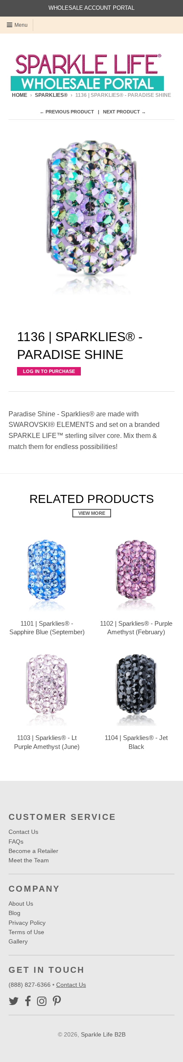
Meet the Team (29, 860)
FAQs (16, 841)
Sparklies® (51, 95)
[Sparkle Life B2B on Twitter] (14, 1001)
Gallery (18, 941)
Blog (14, 912)
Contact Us (23, 831)
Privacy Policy (27, 922)
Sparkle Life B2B (103, 1034)
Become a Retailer (33, 850)
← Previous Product (67, 111)
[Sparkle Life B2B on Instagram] (42, 1001)
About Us (21, 903)
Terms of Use (26, 932)
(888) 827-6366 (30, 984)
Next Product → (124, 111)
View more (91, 513)
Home (19, 95)
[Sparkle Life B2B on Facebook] (28, 1001)
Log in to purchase (49, 371)
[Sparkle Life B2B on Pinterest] (57, 1001)
